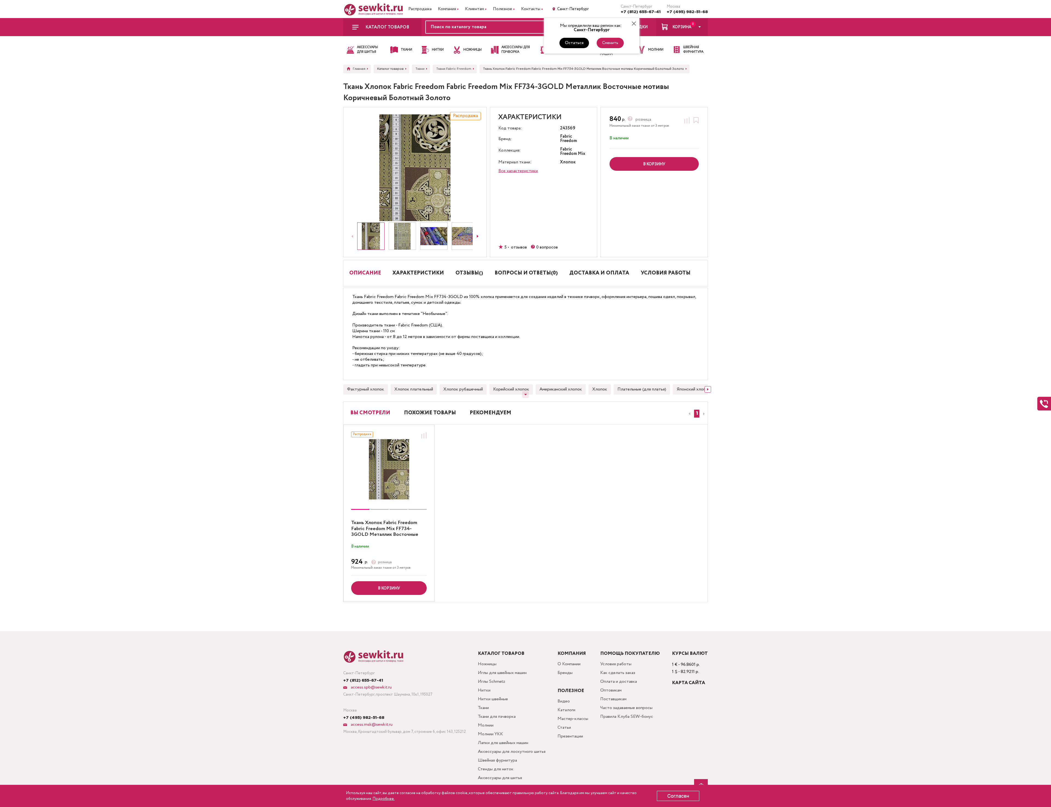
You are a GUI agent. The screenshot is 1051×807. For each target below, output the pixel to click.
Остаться (574, 43)
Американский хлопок (560, 389)
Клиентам (474, 9)
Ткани (483, 708)
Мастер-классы (573, 719)
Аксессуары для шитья (500, 778)
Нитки (484, 690)
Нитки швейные (493, 699)
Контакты (530, 9)
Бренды (565, 673)
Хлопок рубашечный (463, 389)
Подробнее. (384, 799)
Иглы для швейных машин (502, 673)
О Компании (569, 664)
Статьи (564, 727)
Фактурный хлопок (365, 389)
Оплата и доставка (618, 681)
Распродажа (420, 9)
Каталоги (566, 710)
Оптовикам (611, 690)
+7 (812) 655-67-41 (641, 12)
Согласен (678, 796)
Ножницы (487, 664)
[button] (697, 414)
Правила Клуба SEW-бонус (626, 716)
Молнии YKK (490, 734)
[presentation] (688, 413)
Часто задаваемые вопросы (626, 708)
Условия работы (615, 664)
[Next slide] (477, 236)
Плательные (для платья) (641, 389)
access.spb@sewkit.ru (371, 687)
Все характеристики (518, 170)
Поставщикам (613, 699)
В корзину (389, 588)
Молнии (485, 725)
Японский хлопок (693, 389)
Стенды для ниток (495, 769)
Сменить (610, 43)
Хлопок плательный (413, 389)
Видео (564, 701)
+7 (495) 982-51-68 (687, 12)
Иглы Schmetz (491, 681)
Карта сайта (688, 682)
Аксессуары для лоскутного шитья (511, 751)
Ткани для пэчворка (497, 716)
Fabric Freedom (568, 138)
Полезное (502, 9)
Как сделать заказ (617, 673)
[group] (389, 469)
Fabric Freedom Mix (572, 151)
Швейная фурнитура (497, 760)
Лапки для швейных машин (503, 743)
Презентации (570, 736)
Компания (447, 9)
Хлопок (599, 389)
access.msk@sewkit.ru (371, 724)
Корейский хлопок (511, 389)
